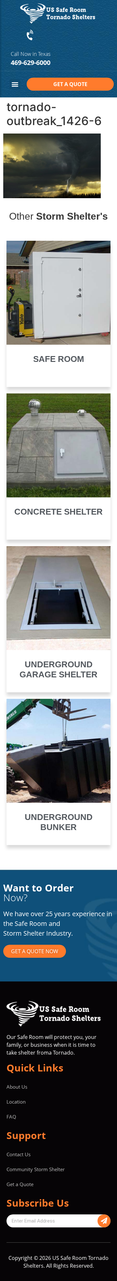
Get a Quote (19, 1184)
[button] (14, 84)
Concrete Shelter (58, 512)
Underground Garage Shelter (59, 669)
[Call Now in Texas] (30, 35)
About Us (16, 1086)
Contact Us (18, 1154)
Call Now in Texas (30, 54)
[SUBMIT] (104, 1220)
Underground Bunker (59, 822)
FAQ (11, 1116)
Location (16, 1101)
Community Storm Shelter (35, 1169)
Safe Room (58, 359)
